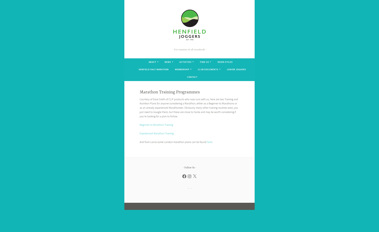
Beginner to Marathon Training (156, 124)
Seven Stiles (225, 62)
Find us (204, 62)
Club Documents (208, 69)
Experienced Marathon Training (157, 133)
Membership (182, 69)
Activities (185, 62)
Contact (192, 77)
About (152, 62)
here (209, 142)
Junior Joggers (236, 69)
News (168, 62)
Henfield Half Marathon (154, 69)
